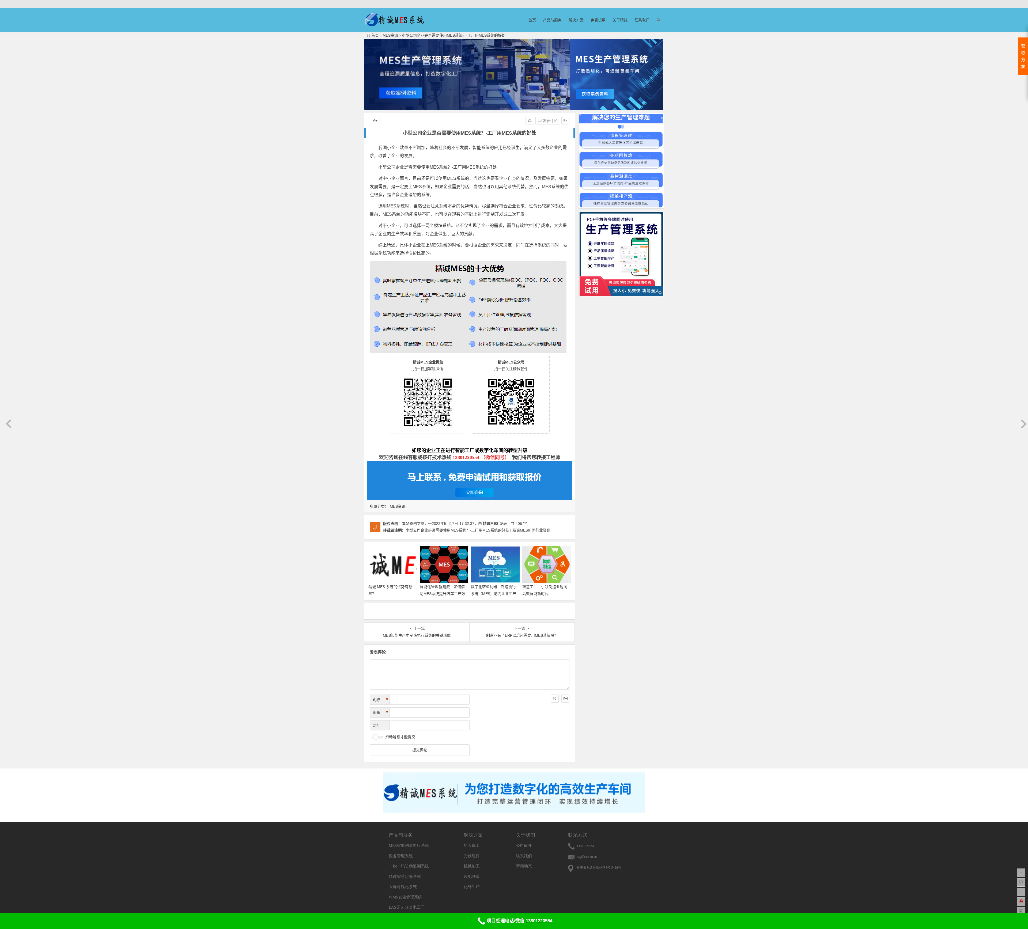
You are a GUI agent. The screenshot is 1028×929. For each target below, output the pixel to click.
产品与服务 (552, 20)
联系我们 (641, 20)
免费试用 (598, 20)
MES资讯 (390, 35)
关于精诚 (620, 20)
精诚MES (490, 523)
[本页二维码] (1021, 911)
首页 (532, 20)
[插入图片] (565, 699)
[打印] (530, 120)
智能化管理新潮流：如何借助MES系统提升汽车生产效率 (442, 593)
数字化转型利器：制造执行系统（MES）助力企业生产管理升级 (493, 593)
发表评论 (550, 121)
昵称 (380, 700)
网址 (376, 725)
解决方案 (576, 20)
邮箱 (380, 712)
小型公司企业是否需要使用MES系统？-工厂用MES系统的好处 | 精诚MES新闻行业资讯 (478, 530)
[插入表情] (555, 699)
